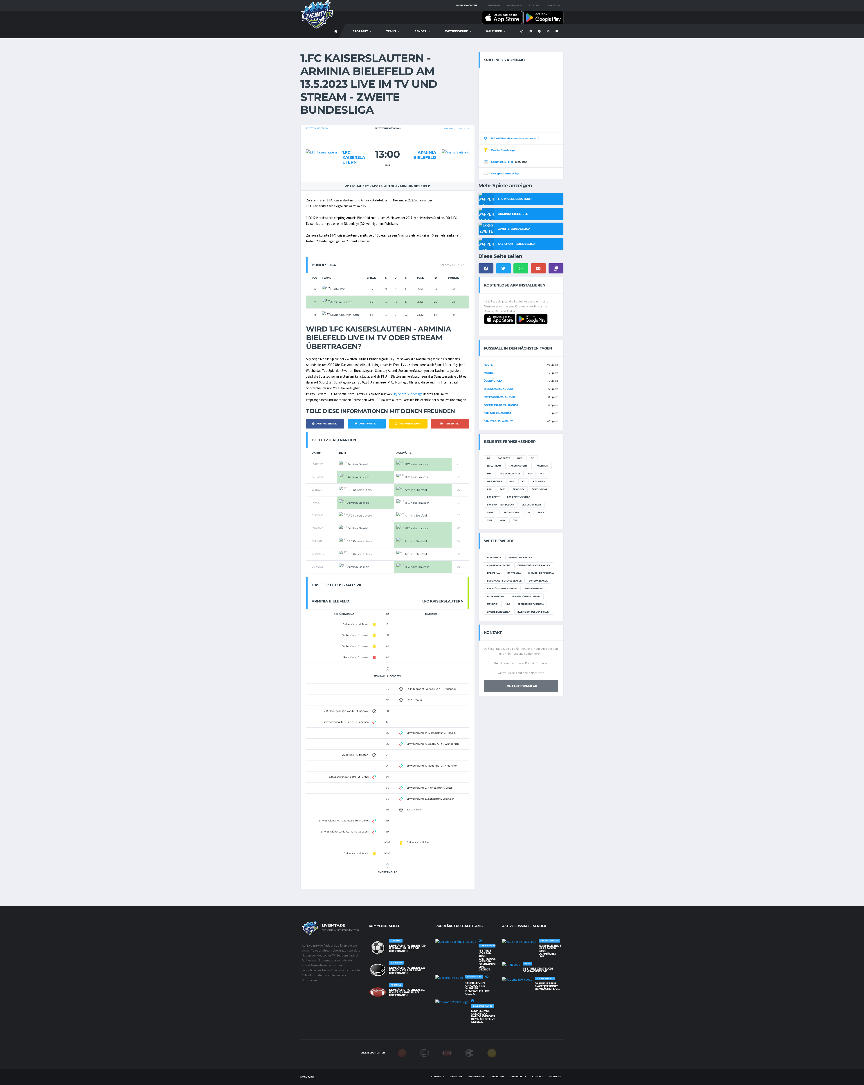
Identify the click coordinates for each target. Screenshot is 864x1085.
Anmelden (494, 5)
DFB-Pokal (493, 573)
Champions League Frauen (534, 565)
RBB (511, 481)
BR (488, 458)
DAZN (520, 458)
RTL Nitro (539, 481)
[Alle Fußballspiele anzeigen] (378, 948)
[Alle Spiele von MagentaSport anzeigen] (517, 979)
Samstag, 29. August (498, 421)
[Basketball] (401, 1053)
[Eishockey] (424, 1053)
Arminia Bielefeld (424, 155)
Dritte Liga (514, 573)
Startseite (437, 1076)
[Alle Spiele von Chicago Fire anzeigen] (449, 977)
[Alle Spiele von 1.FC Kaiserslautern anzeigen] (321, 144)
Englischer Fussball (541, 573)
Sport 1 (491, 512)
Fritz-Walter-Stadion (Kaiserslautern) (515, 138)
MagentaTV (542, 466)
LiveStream (494, 466)
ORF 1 (543, 473)
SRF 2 (541, 512)
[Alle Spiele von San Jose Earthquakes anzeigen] (455, 941)
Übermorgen (493, 380)
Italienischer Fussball (526, 596)
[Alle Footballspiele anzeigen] (378, 992)
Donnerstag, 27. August (501, 405)
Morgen (489, 372)
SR (528, 512)
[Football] (446, 1053)
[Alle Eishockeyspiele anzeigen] (378, 970)
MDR (489, 473)
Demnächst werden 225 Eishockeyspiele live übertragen (407, 970)
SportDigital (512, 512)
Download (497, 1076)
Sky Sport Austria (518, 497)
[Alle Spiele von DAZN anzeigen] (511, 964)
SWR (489, 520)
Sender (421, 31)
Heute (488, 364)
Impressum (553, 5)
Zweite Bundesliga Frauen (534, 612)
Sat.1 (502, 489)
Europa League (538, 581)
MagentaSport (517, 466)
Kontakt (534, 5)
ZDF (515, 520)
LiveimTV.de (307, 1077)
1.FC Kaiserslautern (353, 157)
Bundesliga (494, 557)
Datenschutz (518, 1076)
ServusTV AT (539, 489)
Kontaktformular (520, 686)
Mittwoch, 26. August (499, 397)
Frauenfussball (535, 588)
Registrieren (514, 5)
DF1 (533, 458)
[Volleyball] (491, 1053)
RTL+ (489, 489)
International (496, 596)
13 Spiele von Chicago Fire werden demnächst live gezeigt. (477, 988)
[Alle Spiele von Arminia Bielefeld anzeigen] (455, 144)
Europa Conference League (504, 581)
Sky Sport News (532, 504)
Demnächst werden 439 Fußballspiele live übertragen (407, 948)
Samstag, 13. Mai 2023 (456, 128)
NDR (530, 473)
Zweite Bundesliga (317, 128)
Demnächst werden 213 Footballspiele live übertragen (407, 992)
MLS (508, 604)
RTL (524, 481)
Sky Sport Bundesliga (407, 394)
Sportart (360, 31)
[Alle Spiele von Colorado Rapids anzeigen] (452, 1002)
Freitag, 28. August (497, 413)
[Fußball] (469, 1053)
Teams (391, 31)
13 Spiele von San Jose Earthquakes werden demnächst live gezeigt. (489, 960)
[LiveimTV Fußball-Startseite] (336, 31)
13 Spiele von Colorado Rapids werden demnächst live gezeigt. (483, 1016)
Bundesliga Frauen (520, 557)
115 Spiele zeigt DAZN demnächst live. (538, 970)
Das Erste (504, 458)
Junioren (492, 604)
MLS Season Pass (510, 473)
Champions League (498, 565)
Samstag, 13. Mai (502, 161)
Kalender (494, 31)
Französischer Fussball (502, 588)
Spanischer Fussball (531, 604)
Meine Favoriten (466, 5)
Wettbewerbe (456, 31)
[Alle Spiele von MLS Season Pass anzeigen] (519, 941)
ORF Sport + (494, 481)
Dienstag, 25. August (498, 388)
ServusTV (518, 489)
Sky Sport (493, 497)
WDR (502, 520)
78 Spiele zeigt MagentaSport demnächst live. (547, 986)
